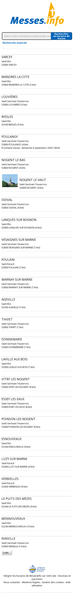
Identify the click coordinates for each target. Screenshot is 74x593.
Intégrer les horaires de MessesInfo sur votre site (30, 575)
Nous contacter (12, 582)
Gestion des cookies (53, 582)
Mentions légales (31, 582)
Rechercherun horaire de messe (61, 36)
